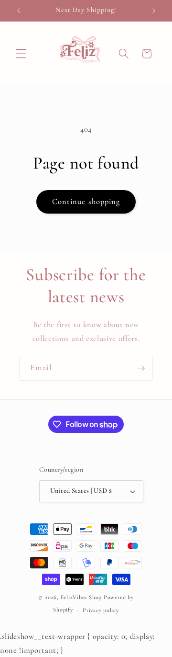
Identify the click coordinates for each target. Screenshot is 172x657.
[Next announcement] (153, 10)
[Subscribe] (140, 368)
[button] (21, 53)
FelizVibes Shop (81, 597)
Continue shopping (86, 201)
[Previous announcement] (18, 10)
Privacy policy (101, 610)
